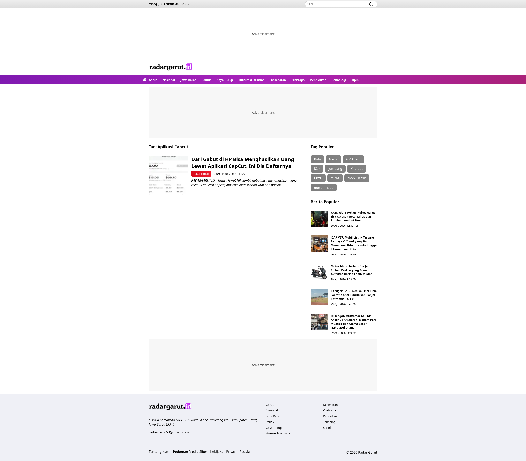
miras (335, 178)
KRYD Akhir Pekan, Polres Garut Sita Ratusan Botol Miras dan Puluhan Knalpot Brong (353, 216)
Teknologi (339, 80)
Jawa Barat (188, 80)
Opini (355, 80)
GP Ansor (353, 159)
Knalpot (357, 168)
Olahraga (298, 80)
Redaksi (245, 451)
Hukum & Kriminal (252, 80)
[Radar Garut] (171, 67)
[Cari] (370, 4)
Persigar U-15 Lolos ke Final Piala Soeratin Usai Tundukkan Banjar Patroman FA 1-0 (354, 295)
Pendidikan (318, 80)
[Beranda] (144, 79)
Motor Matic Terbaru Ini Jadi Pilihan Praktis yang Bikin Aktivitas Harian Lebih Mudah (352, 270)
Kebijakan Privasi (223, 451)
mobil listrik (357, 178)
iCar (317, 168)
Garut (153, 80)
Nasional (169, 80)
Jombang (335, 168)
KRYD (318, 178)
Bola (317, 159)
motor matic (323, 187)
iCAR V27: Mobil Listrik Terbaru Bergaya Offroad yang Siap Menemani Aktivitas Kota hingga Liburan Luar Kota (354, 243)
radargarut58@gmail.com (169, 432)
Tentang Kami (159, 451)
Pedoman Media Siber (190, 451)
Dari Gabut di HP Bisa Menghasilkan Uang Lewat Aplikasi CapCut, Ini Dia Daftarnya (242, 162)
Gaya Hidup (225, 80)
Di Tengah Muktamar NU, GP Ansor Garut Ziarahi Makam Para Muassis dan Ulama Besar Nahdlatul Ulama (353, 322)
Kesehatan (278, 80)
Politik (206, 80)
